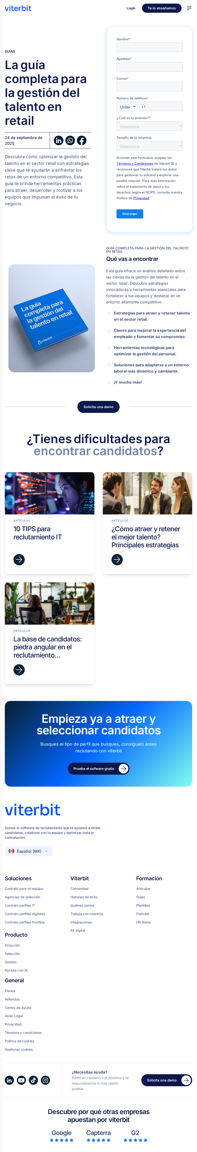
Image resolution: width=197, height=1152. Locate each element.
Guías (10, 51)
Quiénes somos (82, 905)
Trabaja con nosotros (86, 914)
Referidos (12, 999)
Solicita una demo (98, 407)
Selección (12, 954)
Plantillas (143, 905)
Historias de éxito (84, 897)
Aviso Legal (14, 1016)
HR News (143, 922)
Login (131, 8)
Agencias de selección (22, 897)
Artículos (143, 889)
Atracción (12, 945)
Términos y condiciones (23, 1033)
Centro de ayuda (18, 1008)
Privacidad (13, 1024)
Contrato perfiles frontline (25, 922)
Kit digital (77, 930)
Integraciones (81, 922)
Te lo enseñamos (162, 8)
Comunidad (79, 889)
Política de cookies (19, 1041)
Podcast (142, 914)
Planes (10, 991)
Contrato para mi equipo (24, 889)
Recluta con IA (16, 970)
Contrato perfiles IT (20, 905)
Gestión (11, 962)
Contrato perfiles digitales (25, 914)
